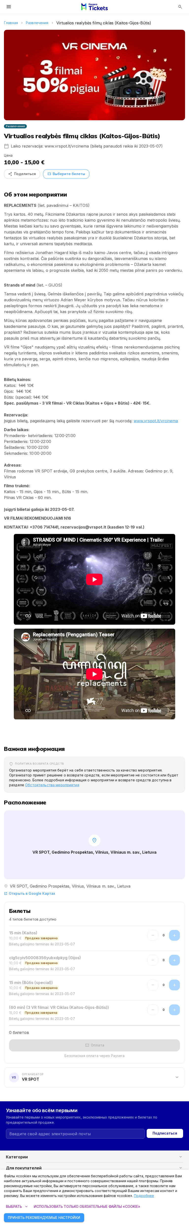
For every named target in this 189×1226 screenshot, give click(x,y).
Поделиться (22, 174)
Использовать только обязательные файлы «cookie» (87, 1206)
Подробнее (144, 1196)
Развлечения (37, 23)
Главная (11, 23)
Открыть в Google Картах (29, 893)
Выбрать (17, 1207)
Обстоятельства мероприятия (52, 785)
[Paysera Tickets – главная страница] (94, 6)
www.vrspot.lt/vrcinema (156, 420)
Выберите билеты (66, 173)
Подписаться (165, 1133)
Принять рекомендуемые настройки (44, 1217)
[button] (94, 1077)
